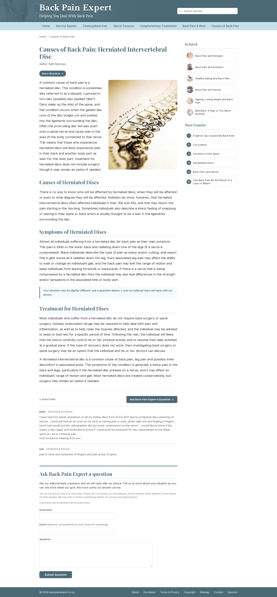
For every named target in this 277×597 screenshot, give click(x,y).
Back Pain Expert (75, 7)
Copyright (189, 592)
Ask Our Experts (66, 26)
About (135, 592)
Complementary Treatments (158, 26)
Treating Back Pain (95, 26)
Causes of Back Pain (225, 26)
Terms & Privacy (169, 592)
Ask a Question (51, 73)
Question (44, 539)
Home (46, 26)
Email (73, 524)
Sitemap (204, 592)
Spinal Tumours (123, 26)
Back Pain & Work (194, 26)
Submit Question (56, 574)
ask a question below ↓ (107, 290)
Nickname (45, 509)
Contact (218, 592)
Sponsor (233, 592)
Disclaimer (149, 592)
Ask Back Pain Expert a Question (150, 399)
